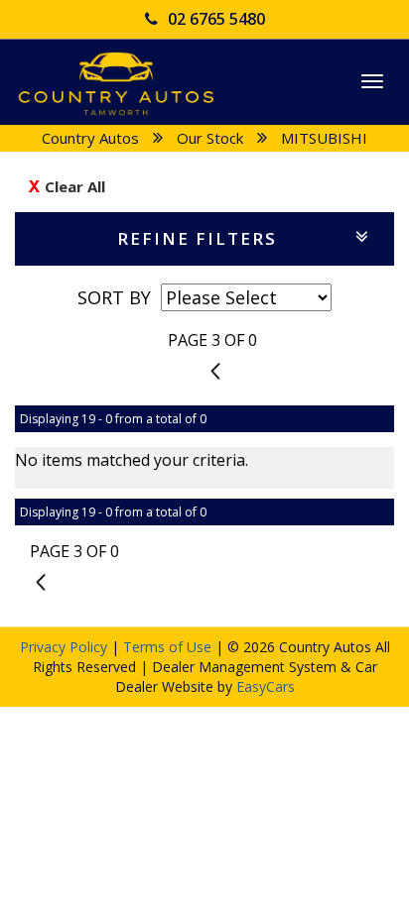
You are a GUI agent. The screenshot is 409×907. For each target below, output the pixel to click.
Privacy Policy (65, 646)
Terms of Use (169, 646)
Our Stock (210, 138)
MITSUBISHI (324, 138)
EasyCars (265, 686)
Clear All (75, 186)
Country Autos (90, 138)
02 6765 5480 (216, 19)
